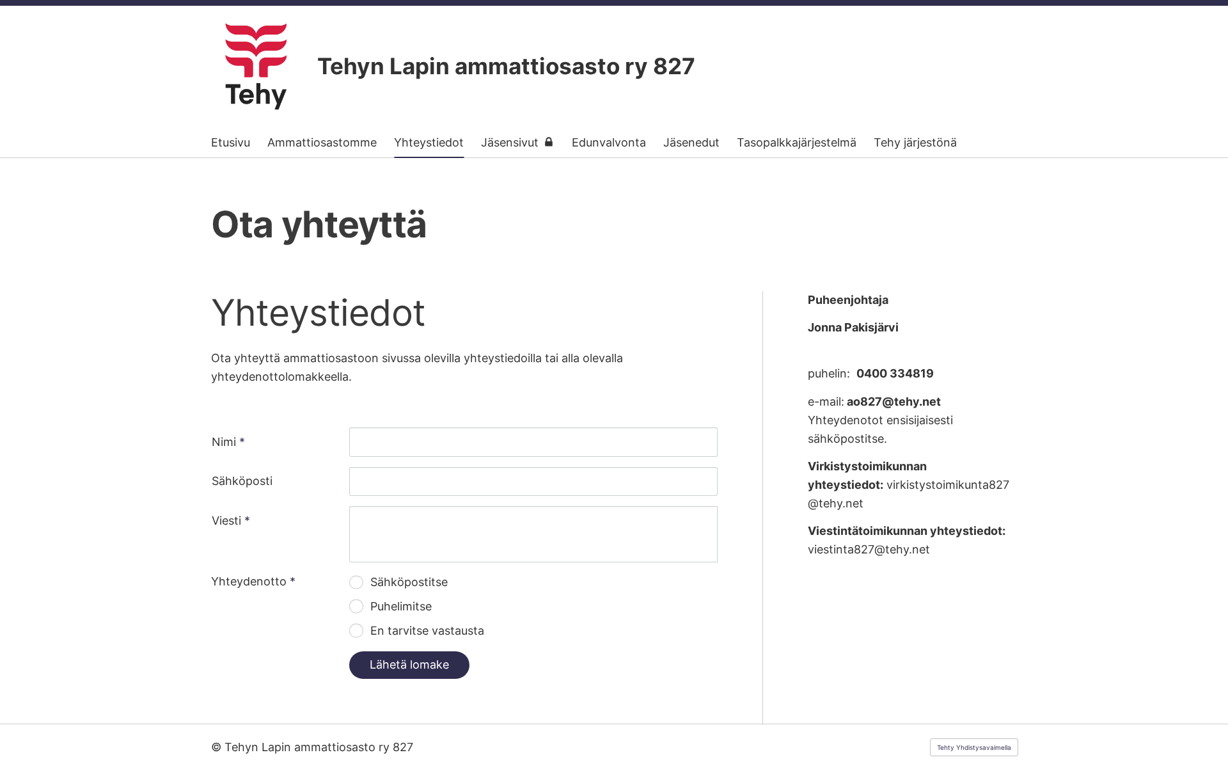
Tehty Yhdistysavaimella (974, 747)
